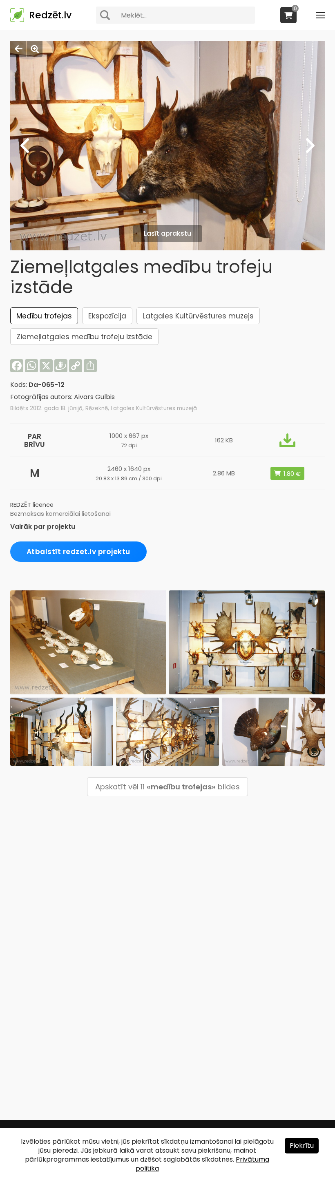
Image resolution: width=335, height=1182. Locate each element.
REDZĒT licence (32, 505)
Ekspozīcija (107, 316)
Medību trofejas (44, 316)
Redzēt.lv (50, 15)
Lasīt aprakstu (167, 233)
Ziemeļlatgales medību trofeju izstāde (84, 337)
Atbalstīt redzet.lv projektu (78, 552)
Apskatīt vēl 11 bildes (167, 787)
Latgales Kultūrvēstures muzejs (198, 316)
